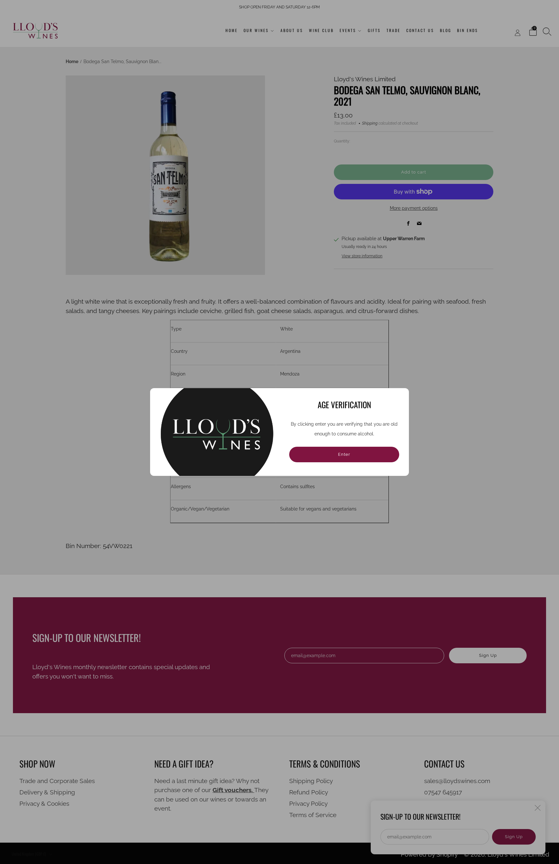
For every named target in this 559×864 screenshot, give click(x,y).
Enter (344, 454)
